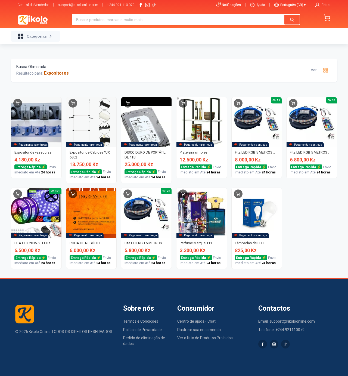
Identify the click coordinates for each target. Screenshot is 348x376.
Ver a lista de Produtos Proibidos (205, 338)
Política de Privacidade (142, 330)
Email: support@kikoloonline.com (286, 321)
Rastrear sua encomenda (199, 330)
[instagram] (147, 5)
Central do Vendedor (33, 5)
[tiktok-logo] (154, 5)
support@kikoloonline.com (78, 5)
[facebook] (141, 5)
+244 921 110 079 (120, 5)
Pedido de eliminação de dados (144, 341)
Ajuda (260, 5)
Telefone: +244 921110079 (281, 330)
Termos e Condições (140, 321)
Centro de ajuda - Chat (196, 321)
